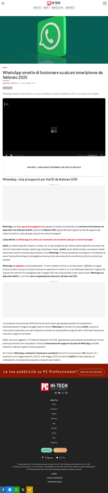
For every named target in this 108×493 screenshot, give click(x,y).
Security (54, 428)
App (54, 423)
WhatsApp (7, 88)
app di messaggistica (31, 226)
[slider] (19, 155)
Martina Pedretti (11, 83)
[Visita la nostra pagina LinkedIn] (59, 393)
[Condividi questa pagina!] (29, 489)
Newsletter (57, 7)
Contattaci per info (91, 372)
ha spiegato (18, 265)
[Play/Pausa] (6, 155)
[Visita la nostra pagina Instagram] (56, 393)
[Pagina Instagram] (104, 3)
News (46, 7)
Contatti (54, 474)
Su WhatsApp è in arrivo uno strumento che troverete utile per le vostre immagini (54, 239)
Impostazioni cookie (55, 481)
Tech (54, 438)
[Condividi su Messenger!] (10, 489)
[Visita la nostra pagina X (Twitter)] (63, 393)
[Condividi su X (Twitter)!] (23, 489)
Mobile (54, 414)
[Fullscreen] (101, 155)
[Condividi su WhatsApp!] (16, 489)
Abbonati (70, 7)
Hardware (54, 409)
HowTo (54, 433)
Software (54, 418)
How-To (37, 7)
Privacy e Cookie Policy (54, 477)
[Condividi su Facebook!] (3, 489)
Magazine (54, 442)
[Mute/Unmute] (11, 155)
